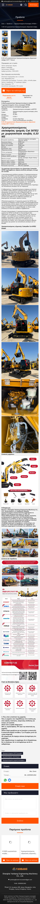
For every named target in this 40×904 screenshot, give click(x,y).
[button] (5, 55)
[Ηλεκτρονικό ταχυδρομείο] (9, 780)
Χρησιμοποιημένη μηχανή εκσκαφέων (14, 760)
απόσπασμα (33, 5)
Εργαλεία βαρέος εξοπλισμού (11, 757)
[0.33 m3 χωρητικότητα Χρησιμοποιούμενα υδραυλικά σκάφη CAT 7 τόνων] (24, 43)
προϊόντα (9, 23)
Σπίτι (2, 23)
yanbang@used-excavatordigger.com (14, 1)
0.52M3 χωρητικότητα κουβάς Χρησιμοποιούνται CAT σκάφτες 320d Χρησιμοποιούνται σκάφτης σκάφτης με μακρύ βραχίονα (10, 853)
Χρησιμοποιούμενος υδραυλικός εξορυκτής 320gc (28, 853)
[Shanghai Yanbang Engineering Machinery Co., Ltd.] (9, 5)
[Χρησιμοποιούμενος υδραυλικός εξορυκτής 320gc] (29, 842)
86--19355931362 (33, 1)
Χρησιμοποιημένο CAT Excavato (12, 753)
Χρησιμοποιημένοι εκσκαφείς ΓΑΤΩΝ (25, 23)
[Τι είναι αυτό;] (5, 780)
